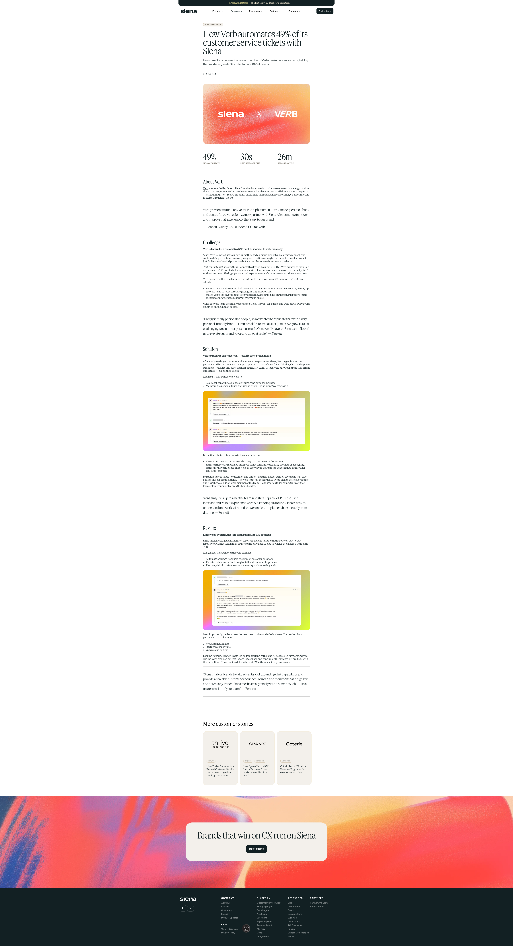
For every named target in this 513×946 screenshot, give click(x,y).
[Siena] (189, 11)
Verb (205, 188)
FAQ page (286, 367)
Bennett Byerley (247, 267)
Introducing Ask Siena (238, 2)
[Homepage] (188, 11)
